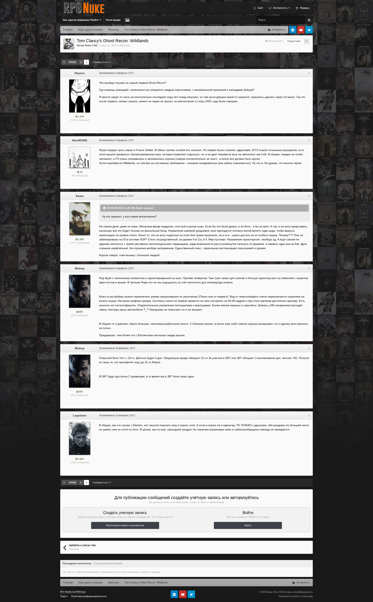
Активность (280, 7)
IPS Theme (66, 592)
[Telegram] (292, 29)
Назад (72, 62)
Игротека (124, 45)
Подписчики (294, 41)
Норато (80, 73)
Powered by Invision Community (296, 596)
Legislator (79, 415)
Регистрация (113, 20)
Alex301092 (79, 140)
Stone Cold (91, 45)
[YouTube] (301, 29)
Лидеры (304, 7)
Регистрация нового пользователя (125, 525)
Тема (63, 596)
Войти (248, 525)
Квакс (80, 195)
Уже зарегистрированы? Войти (81, 20)
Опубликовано (116, 73)
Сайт (259, 7)
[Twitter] (309, 29)
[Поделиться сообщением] (309, 73)
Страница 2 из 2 (100, 62)
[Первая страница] (64, 62)
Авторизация (275, 41)
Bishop (80, 268)
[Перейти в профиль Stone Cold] (69, 44)
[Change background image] (127, 20)
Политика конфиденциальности (88, 596)
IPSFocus (81, 592)
